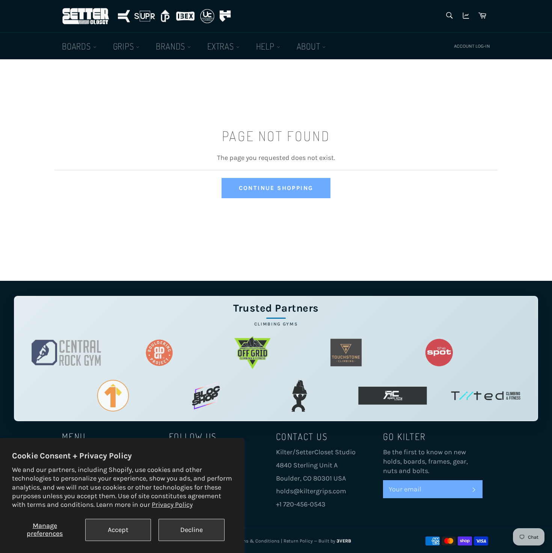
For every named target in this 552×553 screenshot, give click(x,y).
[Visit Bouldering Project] (159, 353)
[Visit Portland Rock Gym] (299, 396)
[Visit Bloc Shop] (206, 396)
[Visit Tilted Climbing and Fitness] (485, 396)
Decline (191, 530)
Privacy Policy (172, 504)
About (310, 46)
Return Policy (298, 541)
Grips (124, 46)
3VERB (343, 541)
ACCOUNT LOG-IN (472, 46)
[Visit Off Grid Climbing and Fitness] (252, 353)
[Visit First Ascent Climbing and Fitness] (113, 396)
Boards (77, 46)
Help (266, 46)
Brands (171, 46)
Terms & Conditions (257, 541)
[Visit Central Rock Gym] (66, 353)
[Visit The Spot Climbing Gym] (439, 353)
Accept (118, 530)
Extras (221, 46)
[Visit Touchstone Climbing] (346, 353)
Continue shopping (276, 187)
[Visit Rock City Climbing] (392, 396)
